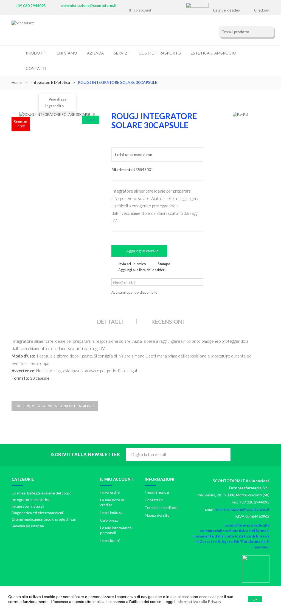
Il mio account (116, 479)
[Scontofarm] (59, 31)
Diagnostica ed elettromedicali (38, 512)
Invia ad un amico (132, 264)
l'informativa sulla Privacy (197, 601)
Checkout (261, 10)
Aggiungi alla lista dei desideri (141, 270)
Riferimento (122, 169)
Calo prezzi (109, 520)
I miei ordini (110, 492)
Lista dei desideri (226, 10)
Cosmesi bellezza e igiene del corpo (42, 493)
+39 (31, 6)
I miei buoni (110, 540)
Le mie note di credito (112, 502)
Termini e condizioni (161, 507)
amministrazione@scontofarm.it (89, 5)
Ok (254, 599)
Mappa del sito (157, 515)
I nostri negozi (157, 492)
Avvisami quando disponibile (134, 292)
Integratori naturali (28, 506)
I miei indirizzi (111, 512)
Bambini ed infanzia (28, 526)
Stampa (164, 264)
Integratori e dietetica (31, 499)
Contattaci (154, 499)
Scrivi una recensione (133, 154)
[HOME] (19, 54)
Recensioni (167, 321)
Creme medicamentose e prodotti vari (44, 519)
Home (17, 82)
